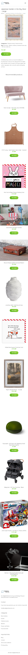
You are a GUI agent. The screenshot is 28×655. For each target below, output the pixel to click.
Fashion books (18, 43)
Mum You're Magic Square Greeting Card (14, 192)
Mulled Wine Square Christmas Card (14, 347)
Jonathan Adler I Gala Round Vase (14, 305)
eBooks (3, 623)
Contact (3, 640)
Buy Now (6, 54)
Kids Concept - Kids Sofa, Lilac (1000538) (14, 107)
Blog (2, 637)
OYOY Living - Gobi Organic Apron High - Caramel (14, 150)
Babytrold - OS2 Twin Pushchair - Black (14, 487)
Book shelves (4, 616)
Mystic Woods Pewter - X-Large (14, 389)
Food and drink (4, 628)
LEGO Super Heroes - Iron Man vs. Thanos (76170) (14, 530)
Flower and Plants (5, 626)
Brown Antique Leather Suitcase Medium (14, 262)
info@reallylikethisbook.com (7, 608)
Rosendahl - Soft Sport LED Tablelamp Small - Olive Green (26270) (14, 444)
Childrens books (11, 43)
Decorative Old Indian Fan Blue (14, 227)
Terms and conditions (6, 642)
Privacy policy (4, 645)
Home (2, 13)
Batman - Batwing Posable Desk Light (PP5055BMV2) (14, 573)
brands (2, 618)
